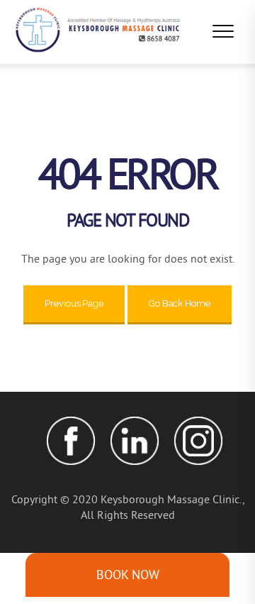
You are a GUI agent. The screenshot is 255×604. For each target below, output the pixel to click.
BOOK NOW (127, 574)
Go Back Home (179, 303)
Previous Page (74, 303)
